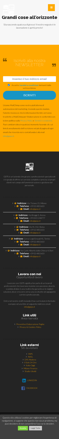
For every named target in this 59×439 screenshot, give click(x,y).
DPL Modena (30, 359)
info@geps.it (8, 136)
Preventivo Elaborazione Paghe (30, 324)
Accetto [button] (23, 428)
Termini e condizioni (43, 120)
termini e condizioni (28, 85)
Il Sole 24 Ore (30, 362)
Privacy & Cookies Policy (30, 327)
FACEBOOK (32, 388)
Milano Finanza (30, 368)
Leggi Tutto (35, 428)
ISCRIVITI (29, 95)
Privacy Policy (26, 120)
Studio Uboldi (30, 371)
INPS (30, 354)
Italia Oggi (30, 365)
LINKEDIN (32, 380)
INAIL (30, 357)
